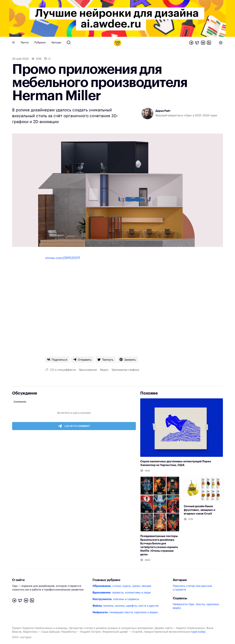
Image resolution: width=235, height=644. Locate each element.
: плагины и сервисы (116, 599)
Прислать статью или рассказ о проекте (192, 588)
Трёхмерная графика (125, 370)
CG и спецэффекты (63, 370)
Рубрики (40, 42)
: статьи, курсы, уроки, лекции (122, 586)
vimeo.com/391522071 (62, 258)
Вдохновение (88, 370)
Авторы (56, 42)
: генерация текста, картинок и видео (125, 612)
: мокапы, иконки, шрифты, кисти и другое (126, 605)
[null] (57, 359)
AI (13, 42)
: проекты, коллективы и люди (122, 592)
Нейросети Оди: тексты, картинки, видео (196, 606)
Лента (24, 42)
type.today (198, 631)
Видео (104, 370)
